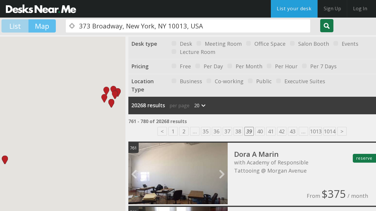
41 (271, 131)
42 (282, 131)
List (15, 26)
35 (206, 131)
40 (260, 131)
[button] (113, 90)
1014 (329, 131)
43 (293, 131)
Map (42, 26)
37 (227, 131)
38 (238, 131)
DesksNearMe (41, 8)
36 (216, 131)
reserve (364, 158)
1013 (316, 131)
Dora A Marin (256, 154)
